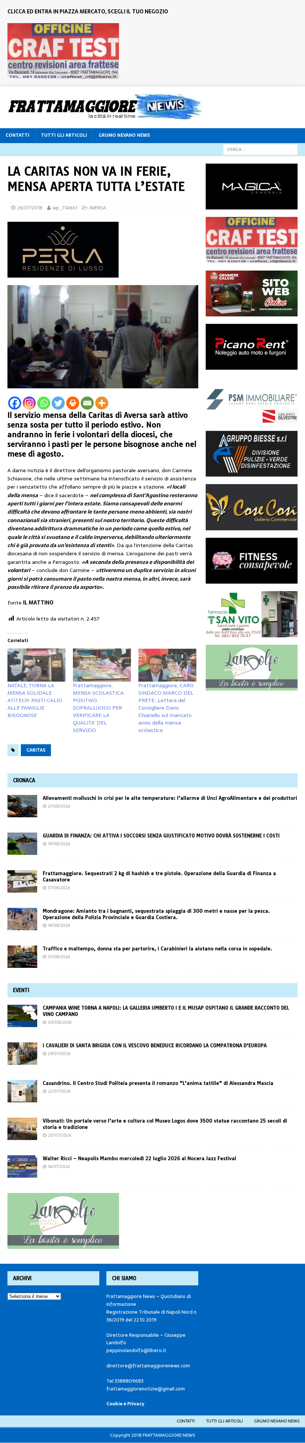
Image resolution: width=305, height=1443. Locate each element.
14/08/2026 (59, 925)
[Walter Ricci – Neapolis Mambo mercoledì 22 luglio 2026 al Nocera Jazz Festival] (22, 1166)
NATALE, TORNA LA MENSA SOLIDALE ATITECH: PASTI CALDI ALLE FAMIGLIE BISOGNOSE (34, 700)
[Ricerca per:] (260, 149)
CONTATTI (17, 135)
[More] (101, 403)
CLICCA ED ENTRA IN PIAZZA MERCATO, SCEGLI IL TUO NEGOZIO (87, 11)
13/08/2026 (59, 956)
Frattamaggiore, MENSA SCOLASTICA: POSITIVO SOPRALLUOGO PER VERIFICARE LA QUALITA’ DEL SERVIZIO (99, 707)
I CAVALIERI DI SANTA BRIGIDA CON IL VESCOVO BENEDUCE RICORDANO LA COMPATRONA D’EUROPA (155, 1045)
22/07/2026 (59, 1091)
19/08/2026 (59, 843)
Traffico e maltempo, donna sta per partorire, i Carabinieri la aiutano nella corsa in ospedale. (157, 948)
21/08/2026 (59, 806)
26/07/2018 (29, 208)
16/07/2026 (59, 1166)
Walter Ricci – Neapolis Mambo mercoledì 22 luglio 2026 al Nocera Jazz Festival (139, 1158)
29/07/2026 (59, 1053)
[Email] (87, 403)
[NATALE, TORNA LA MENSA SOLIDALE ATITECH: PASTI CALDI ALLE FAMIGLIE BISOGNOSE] (36, 665)
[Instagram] (29, 403)
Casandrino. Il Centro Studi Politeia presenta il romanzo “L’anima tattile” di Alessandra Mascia (158, 1083)
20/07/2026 (59, 1135)
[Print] (72, 403)
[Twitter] (58, 403)
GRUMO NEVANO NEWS (124, 135)
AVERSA (97, 208)
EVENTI (21, 990)
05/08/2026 (59, 1022)
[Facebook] (14, 403)
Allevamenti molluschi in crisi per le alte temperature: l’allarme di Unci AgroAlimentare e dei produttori (170, 798)
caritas (35, 750)
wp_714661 (64, 208)
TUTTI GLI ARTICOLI (64, 135)
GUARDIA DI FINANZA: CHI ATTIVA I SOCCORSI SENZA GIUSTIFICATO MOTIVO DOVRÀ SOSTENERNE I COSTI (161, 836)
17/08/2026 (59, 887)
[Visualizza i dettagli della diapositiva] (63, 51)
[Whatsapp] (43, 403)
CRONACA (24, 780)
